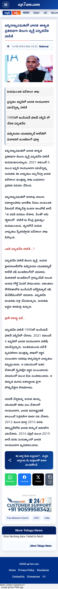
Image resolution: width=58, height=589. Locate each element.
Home (12, 570)
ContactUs (18, 576)
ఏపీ (45, 12)
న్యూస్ (7, 12)
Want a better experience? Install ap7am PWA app (12, 586)
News (26, 12)
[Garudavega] (29, 504)
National (43, 46)
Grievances (33, 576)
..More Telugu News (40, 546)
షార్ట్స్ (16, 12)
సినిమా (36, 12)
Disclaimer (43, 570)
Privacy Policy (26, 570)
